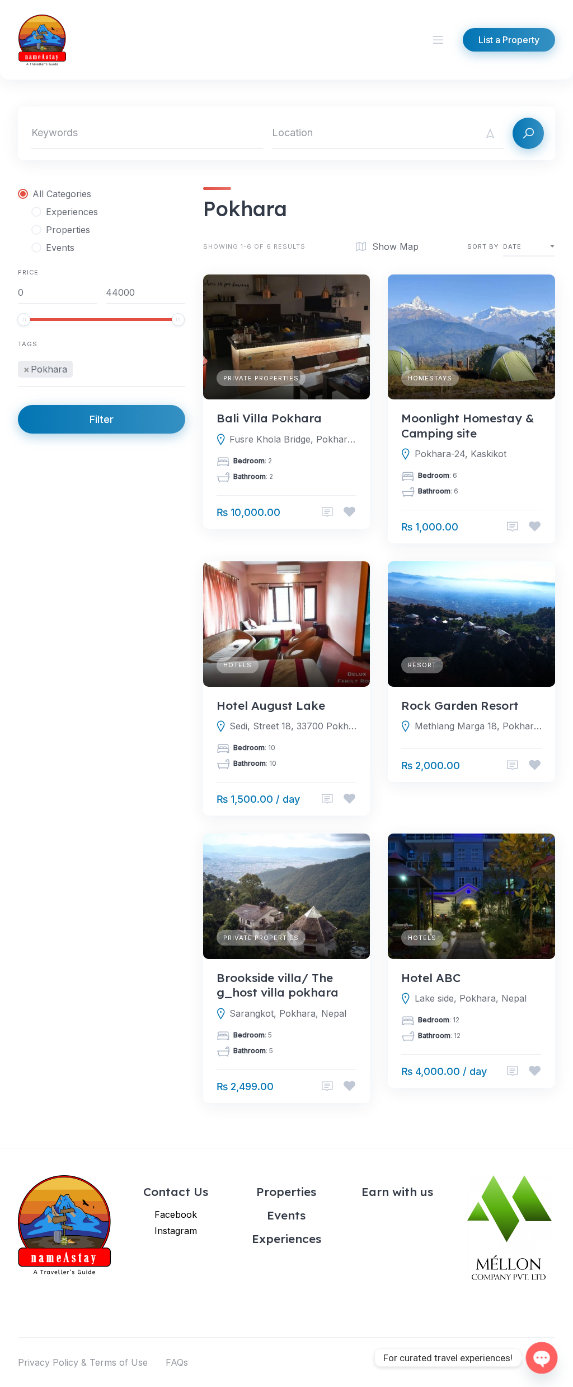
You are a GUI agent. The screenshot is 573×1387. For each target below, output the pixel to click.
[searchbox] (79, 367)
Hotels (237, 665)
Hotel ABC (431, 977)
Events (286, 1215)
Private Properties (261, 378)
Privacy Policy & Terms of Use (83, 1362)
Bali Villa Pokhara (269, 418)
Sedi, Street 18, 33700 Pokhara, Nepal (292, 726)
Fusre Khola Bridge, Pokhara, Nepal (292, 439)
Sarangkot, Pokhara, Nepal (287, 1013)
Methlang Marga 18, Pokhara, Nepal (478, 726)
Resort (422, 665)
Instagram (175, 1230)
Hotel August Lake (271, 705)
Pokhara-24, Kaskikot (460, 453)
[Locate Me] (490, 133)
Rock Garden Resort (460, 705)
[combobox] (101, 370)
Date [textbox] (512, 246)
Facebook (175, 1214)
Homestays (430, 378)
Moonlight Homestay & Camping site (467, 425)
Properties (286, 1191)
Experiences (286, 1238)
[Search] (528, 133)
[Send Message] (327, 512)
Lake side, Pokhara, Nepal (471, 998)
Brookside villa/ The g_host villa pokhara (278, 984)
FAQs (177, 1362)
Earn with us (397, 1191)
